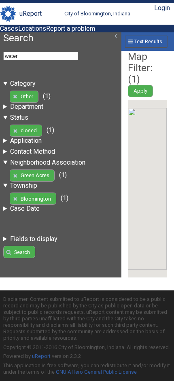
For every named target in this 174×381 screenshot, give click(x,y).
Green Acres (35, 175)
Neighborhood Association (47, 162)
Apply (140, 91)
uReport (30, 13)
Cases (9, 28)
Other (27, 96)
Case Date (25, 208)
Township (23, 185)
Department (26, 106)
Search (22, 252)
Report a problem (70, 28)
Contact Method (32, 151)
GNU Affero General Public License (96, 372)
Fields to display (33, 239)
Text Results (148, 41)
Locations (32, 28)
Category (23, 83)
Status (19, 117)
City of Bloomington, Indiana (97, 14)
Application (26, 140)
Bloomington (36, 199)
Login (162, 8)
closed (29, 130)
